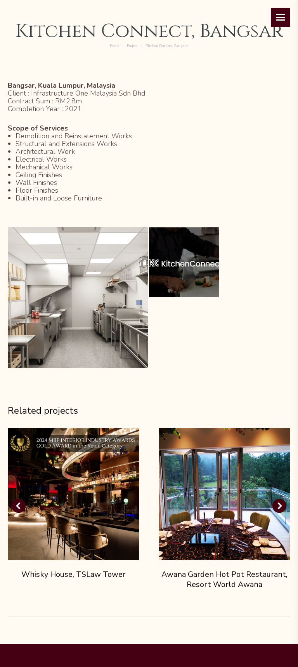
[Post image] (73, 494)
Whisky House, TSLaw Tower (73, 574)
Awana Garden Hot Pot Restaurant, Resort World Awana (224, 579)
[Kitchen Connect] (184, 262)
